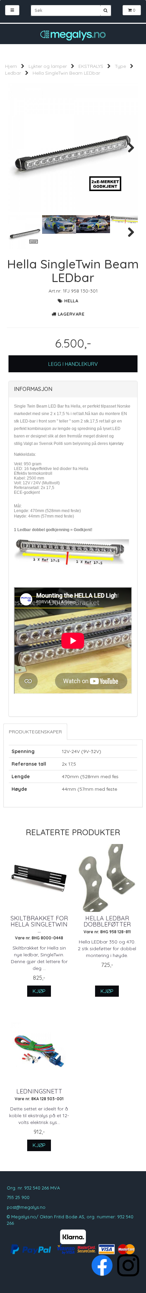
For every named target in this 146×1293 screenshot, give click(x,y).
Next (127, 147)
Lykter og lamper (48, 66)
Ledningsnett (39, 1091)
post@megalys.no (26, 1207)
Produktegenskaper (35, 732)
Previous (18, 147)
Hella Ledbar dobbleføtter (107, 921)
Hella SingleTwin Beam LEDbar (66, 73)
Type (120, 66)
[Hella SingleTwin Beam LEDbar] (73, 147)
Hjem (11, 66)
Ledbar (13, 73)
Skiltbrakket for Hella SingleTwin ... (39, 924)
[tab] (73, 389)
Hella (71, 300)
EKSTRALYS (90, 66)
